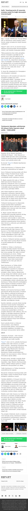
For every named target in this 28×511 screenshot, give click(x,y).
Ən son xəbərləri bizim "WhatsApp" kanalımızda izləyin (13, 91)
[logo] (4, 2)
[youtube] (19, 496)
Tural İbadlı (8, 99)
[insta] (6, 496)
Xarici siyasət (4, 16)
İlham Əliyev (5, 6)
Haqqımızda (4, 481)
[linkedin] (14, 106)
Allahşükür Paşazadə (21, 433)
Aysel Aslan (8, 446)
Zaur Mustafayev (23, 446)
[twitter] (11, 106)
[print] (17, 106)
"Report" (10, 163)
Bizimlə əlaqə (20, 481)
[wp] (5, 106)
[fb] (2, 106)
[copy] (20, 106)
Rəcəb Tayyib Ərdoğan (7, 433)
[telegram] (8, 106)
